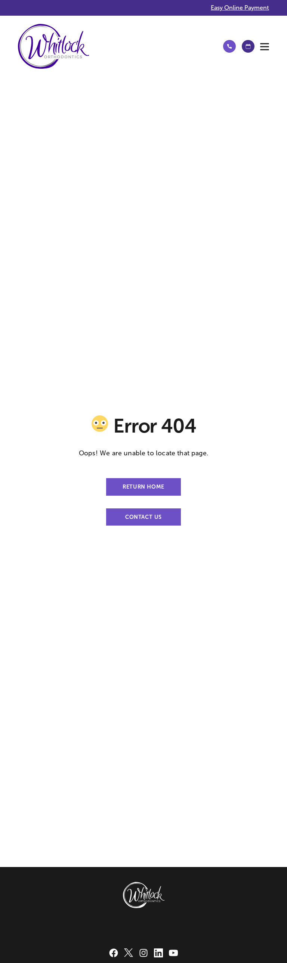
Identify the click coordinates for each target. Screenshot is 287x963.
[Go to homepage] (114, 46)
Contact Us (143, 517)
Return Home (143, 487)
